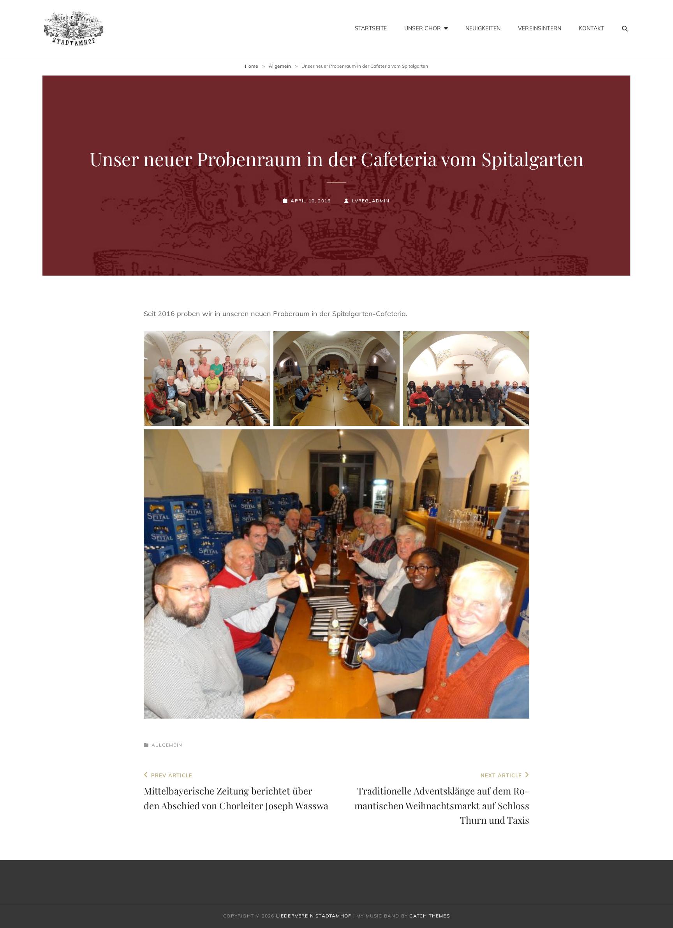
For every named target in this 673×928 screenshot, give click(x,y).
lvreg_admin (370, 201)
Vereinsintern (539, 28)
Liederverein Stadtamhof (314, 916)
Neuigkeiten (483, 28)
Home (251, 66)
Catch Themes (429, 916)
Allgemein (280, 66)
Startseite (371, 28)
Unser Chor (422, 28)
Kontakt (591, 28)
